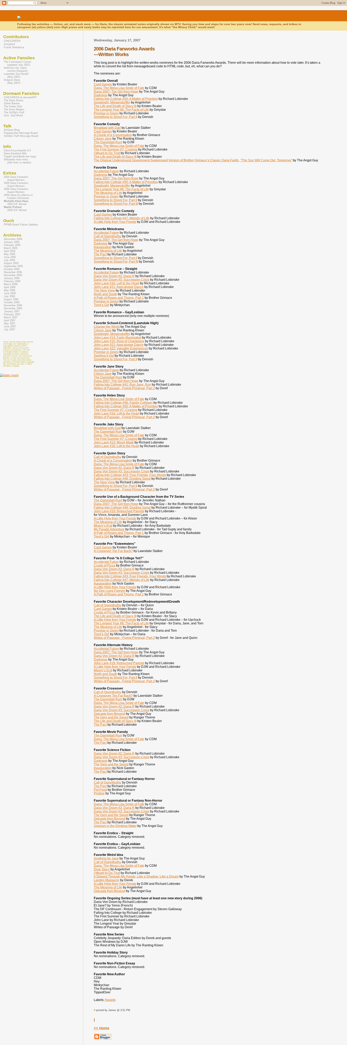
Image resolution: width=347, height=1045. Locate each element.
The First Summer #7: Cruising (115, 149)
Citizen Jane (103, 138)
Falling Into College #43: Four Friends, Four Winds (130, 475)
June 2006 (10, 293)
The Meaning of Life (108, 193)
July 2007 (9, 329)
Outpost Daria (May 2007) (11, 81)
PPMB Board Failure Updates (21, 224)
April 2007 (9, 320)
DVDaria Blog (11, 129)
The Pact (100, 254)
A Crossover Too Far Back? (113, 551)
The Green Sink (13, 106)
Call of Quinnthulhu (107, 236)
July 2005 (9, 260)
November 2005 (13, 272)
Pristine (99, 793)
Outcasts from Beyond (109, 713)
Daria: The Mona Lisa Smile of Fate (119, 88)
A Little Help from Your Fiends (115, 221)
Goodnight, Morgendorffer (112, 102)
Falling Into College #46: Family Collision (123, 402)
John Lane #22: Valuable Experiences (121, 348)
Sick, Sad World (13, 115)
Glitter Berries (12, 103)
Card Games (103, 84)
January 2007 (11, 311)
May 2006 (9, 290)
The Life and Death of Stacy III (115, 106)
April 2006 (9, 287)
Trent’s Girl (101, 305)
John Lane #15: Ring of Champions (119, 341)
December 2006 (13, 308)
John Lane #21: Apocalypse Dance (119, 287)
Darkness (100, 95)
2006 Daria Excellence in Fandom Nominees (18, 197)
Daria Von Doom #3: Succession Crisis (121, 279)
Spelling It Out (104, 355)
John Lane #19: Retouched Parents (119, 511)
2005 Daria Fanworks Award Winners (15, 184)
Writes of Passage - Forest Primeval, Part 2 (124, 388)
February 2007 (12, 314)
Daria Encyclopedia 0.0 (17, 150)
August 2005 (11, 263)
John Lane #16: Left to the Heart (116, 283)
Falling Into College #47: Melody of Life (121, 218)
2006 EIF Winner (15, 209)
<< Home (101, 1028)
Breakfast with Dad (107, 127)
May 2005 (9, 254)
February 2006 (12, 281)
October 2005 (11, 269)
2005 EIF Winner (15, 203)
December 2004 (13, 239)
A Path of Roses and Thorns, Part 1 (119, 297)
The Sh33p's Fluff (14, 112)
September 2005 (13, 266)
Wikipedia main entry (17, 161)
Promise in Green (106, 113)
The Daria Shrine (13, 100)
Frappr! (20, 156)
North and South (105, 294)
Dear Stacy (102, 869)
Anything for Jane (106, 858)
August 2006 (11, 299)
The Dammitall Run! (108, 142)
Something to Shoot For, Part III (116, 203)
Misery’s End (103, 525)
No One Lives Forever (109, 590)
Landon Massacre (106, 880)
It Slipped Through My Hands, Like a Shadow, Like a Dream (136, 876)
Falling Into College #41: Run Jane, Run (122, 384)
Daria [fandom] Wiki (15, 153)
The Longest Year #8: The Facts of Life (121, 109)
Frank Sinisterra (14, 47)
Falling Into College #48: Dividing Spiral (122, 478)
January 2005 (11, 242)
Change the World (107, 326)
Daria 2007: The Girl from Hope (116, 91)
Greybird (9, 44)
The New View (104, 290)
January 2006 (11, 278)
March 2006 (10, 284)
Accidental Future (106, 171)
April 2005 (9, 251)
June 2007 (10, 326)
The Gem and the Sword (111, 717)
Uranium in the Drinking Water (115, 826)
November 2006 (13, 305)
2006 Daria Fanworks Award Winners (15, 190)
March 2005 (10, 248)
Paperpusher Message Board (21, 132)
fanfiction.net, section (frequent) (15, 69)
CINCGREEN (12, 40)
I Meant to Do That (107, 153)
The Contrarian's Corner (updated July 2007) (17, 63)
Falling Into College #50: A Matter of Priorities (126, 98)
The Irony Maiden (14, 109)
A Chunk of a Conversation (113, 135)
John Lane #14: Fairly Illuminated (117, 337)
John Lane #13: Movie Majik (114, 442)
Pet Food (100, 789)
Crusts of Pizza (104, 565)
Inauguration (103, 247)
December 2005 (13, 275)
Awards (110, 1000)
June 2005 (10, 257)
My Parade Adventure (109, 529)
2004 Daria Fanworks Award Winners (15, 178)
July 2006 (9, 296)
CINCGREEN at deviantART (20, 97)
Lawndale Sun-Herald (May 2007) (15, 75)
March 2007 (10, 317)
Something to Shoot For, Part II (115, 117)
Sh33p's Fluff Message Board (21, 135)
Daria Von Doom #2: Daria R (114, 276)
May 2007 (9, 323)
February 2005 (12, 245)
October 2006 (11, 302)
